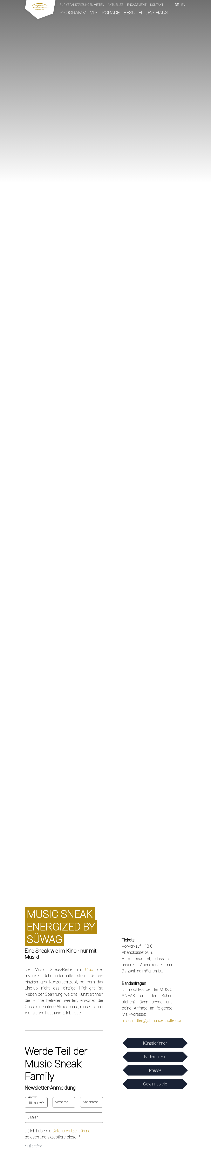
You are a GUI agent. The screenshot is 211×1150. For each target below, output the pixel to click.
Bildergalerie (155, 1056)
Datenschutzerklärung (71, 1130)
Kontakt (156, 4)
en (183, 4)
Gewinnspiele (155, 1084)
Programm (73, 12)
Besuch (133, 12)
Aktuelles (115, 4)
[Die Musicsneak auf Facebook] (141, 924)
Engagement (137, 4)
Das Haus (157, 12)
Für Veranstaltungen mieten (82, 4)
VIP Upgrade (105, 12)
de (177, 4)
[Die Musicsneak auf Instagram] (153, 924)
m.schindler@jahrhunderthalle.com (153, 1020)
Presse (155, 1070)
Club (89, 969)
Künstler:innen (155, 1043)
